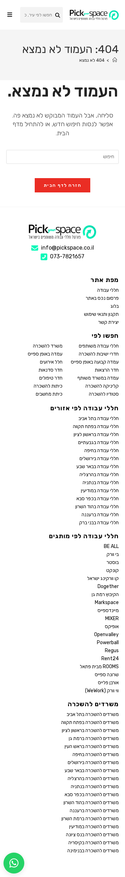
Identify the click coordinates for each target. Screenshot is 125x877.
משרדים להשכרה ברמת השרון (90, 819)
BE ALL (111, 546)
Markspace (107, 602)
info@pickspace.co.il (67, 247)
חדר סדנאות (50, 370)
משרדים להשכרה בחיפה (96, 754)
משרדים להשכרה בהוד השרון (91, 803)
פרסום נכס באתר (102, 298)
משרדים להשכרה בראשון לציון (90, 730)
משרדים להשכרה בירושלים (93, 762)
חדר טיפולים (50, 378)
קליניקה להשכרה (102, 386)
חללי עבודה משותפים (99, 346)
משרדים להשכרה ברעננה (94, 811)
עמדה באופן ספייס (45, 354)
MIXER (112, 618)
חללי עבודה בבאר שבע (97, 467)
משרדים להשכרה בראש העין (92, 746)
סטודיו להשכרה (104, 394)
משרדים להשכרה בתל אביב (93, 714)
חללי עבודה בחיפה (101, 450)
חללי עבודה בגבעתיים (98, 442)
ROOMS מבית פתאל (99, 667)
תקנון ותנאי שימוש (101, 314)
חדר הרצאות (107, 370)
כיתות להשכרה (48, 386)
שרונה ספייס (107, 675)
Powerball (108, 643)
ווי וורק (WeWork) (102, 691)
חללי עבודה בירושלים (99, 459)
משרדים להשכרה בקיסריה (93, 843)
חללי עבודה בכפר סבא (97, 499)
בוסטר (113, 562)
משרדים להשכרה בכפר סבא (92, 795)
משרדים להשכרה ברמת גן (94, 738)
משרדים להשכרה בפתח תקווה (90, 722)
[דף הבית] (115, 60)
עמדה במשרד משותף (98, 378)
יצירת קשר (108, 322)
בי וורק (113, 554)
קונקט (112, 570)
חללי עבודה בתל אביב (98, 418)
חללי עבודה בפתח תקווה (96, 426)
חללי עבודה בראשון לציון (96, 434)
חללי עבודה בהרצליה (99, 475)
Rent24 (110, 659)
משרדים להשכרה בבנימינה (93, 851)
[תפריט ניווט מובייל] (9, 15)
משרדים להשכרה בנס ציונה (92, 835)
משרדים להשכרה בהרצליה (93, 778)
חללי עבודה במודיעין (100, 491)
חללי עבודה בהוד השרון (97, 507)
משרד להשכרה (47, 346)
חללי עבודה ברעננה (100, 515)
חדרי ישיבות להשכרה (99, 354)
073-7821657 (67, 256)
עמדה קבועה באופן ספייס (95, 362)
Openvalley (106, 635)
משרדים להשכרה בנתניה (95, 787)
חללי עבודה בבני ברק (99, 523)
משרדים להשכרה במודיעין (94, 827)
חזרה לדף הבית (62, 185)
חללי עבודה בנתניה (101, 483)
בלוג (114, 306)
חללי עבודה (108, 290)
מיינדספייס (108, 610)
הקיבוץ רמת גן (105, 594)
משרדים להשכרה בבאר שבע (92, 770)
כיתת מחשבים (49, 394)
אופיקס (112, 627)
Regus (112, 651)
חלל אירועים (51, 362)
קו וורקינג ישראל (103, 578)
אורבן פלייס (108, 683)
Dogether (108, 586)
